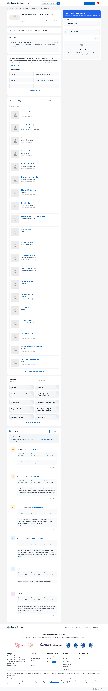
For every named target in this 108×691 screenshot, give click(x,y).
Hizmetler (37, 30)
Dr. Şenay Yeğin (26, 320)
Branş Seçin (66, 19)
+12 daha (49, 18)
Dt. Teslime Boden (27, 294)
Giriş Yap (78, 3)
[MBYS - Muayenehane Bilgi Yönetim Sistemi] (20, 645)
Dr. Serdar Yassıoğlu (28, 125)
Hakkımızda (21, 30)
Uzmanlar (30, 3)
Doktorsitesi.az (83, 659)
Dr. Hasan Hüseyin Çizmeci (30, 360)
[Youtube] (101, 689)
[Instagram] (98, 689)
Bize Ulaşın (66, 659)
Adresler (13, 30)
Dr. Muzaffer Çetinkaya (29, 164)
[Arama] (58, 3)
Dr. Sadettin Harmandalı (30, 138)
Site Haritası (66, 669)
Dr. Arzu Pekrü (26, 229)
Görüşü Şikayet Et (53, 467)
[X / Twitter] (96, 689)
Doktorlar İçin (51, 656)
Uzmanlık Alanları (35, 658)
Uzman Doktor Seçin (68, 27)
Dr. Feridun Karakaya (28, 151)
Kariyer (51, 661)
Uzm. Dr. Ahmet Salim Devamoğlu (33, 216)
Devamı (19, 494)
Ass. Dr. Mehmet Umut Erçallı (31, 346)
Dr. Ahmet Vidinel (27, 112)
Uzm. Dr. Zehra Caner (29, 268)
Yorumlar (44, 30)
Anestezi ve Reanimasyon (33, 18)
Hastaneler (19, 8)
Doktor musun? (89, 3)
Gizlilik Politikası (67, 661)
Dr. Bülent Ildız (26, 203)
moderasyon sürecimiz (43, 439)
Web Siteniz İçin (51, 659)
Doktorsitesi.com (84, 656)
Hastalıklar (34, 660)
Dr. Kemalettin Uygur (28, 255)
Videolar (67, 627)
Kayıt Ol (71, 3)
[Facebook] (93, 689)
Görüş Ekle (54, 431)
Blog (66, 3)
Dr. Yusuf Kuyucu (27, 242)
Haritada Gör (55, 42)
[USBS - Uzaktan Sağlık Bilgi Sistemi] (32, 645)
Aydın (26, 8)
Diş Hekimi (43, 18)
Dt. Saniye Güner (27, 281)
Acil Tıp (24, 18)
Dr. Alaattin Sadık (27, 307)
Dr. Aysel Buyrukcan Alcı (29, 177)
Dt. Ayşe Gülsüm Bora (28, 190)
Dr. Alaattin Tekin (27, 333)
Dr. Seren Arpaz (35, 476)
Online (78, 627)
